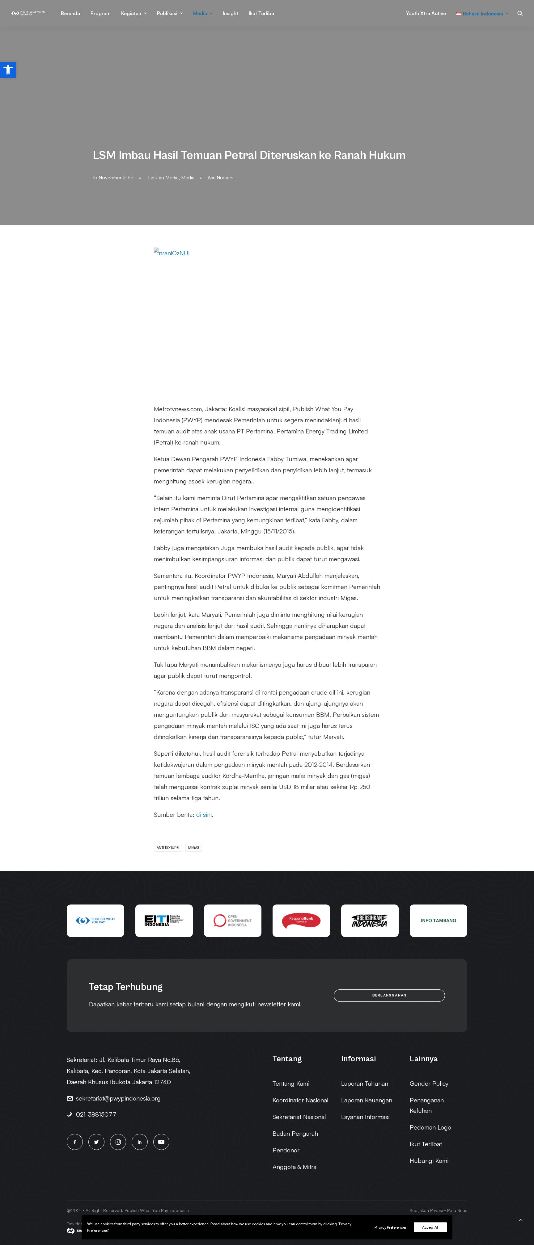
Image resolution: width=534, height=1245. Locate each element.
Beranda (70, 13)
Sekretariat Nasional (299, 1117)
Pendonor (286, 1150)
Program (101, 13)
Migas (193, 848)
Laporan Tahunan (364, 1083)
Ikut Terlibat (262, 13)
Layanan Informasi (365, 1117)
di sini (204, 814)
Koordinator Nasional (300, 1100)
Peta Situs (457, 1210)
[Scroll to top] (520, 1219)
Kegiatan (131, 13)
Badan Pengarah (295, 1133)
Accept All (430, 1227)
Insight (230, 13)
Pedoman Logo (430, 1127)
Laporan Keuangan (366, 1100)
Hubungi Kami (429, 1160)
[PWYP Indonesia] (28, 13)
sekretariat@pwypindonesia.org (118, 1098)
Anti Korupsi (168, 848)
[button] (8, 70)
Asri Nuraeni (220, 177)
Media (200, 13)
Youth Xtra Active (426, 13)
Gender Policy (429, 1083)
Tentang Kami (291, 1083)
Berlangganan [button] (389, 995)
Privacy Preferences (390, 1227)
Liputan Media (163, 177)
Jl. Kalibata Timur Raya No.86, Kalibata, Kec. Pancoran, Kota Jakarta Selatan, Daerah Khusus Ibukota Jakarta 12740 (128, 1071)
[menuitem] (70, 13)
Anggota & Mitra (294, 1167)
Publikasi (167, 13)
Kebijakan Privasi (426, 1210)
